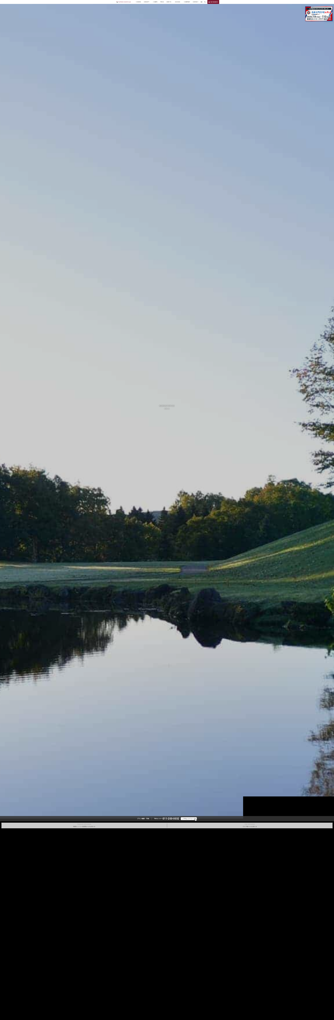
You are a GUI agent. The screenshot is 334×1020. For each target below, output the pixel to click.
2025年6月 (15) (201, 878)
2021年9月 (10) (201, 953)
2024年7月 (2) (201, 893)
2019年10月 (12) (190, 998)
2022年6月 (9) (189, 938)
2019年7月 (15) (201, 1002)
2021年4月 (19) (190, 964)
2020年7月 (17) (201, 979)
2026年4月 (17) (190, 867)
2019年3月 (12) (201, 1009)
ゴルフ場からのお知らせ (250, 825)
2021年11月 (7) (201, 949)
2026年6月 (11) (190, 863)
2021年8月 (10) (190, 957)
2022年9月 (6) (201, 931)
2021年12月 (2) (190, 949)
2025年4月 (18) (201, 882)
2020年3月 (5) (201, 987)
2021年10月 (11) (190, 953)
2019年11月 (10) (201, 994)
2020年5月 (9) (201, 983)
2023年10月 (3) (190, 908)
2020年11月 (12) (201, 972)
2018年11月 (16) (201, 1017)
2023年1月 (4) (201, 923)
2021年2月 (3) (189, 968)
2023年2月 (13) (190, 923)
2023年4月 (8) (189, 919)
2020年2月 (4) (189, 991)
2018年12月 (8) (190, 1017)
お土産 (188, 839)
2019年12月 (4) (190, 994)
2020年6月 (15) (190, 983)
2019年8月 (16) (190, 1002)
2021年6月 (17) (190, 961)
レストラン (189, 843)
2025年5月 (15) (190, 882)
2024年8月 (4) (189, 893)
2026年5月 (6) (201, 863)
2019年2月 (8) (189, 1013)
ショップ (188, 841)
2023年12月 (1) (190, 904)
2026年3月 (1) (201, 867)
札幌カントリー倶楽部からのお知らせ (84, 825)
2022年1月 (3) (201, 946)
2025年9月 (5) (189, 874)
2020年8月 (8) (189, 979)
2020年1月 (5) (201, 991)
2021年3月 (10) (201, 964)
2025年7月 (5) (189, 878)
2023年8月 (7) (189, 912)
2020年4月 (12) (190, 987)
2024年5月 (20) (201, 897)
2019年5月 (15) (201, 1006)
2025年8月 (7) (201, 874)
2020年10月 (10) (190, 976)
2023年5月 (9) (201, 916)
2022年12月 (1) (190, 927)
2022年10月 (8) (190, 931)
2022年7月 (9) (201, 934)
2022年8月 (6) (189, 934)
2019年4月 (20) (190, 1009)
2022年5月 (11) (201, 938)
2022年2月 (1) (189, 946)
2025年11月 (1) (190, 871)
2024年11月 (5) (201, 886)
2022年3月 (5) (201, 942)
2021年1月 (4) (201, 968)
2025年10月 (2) (201, 871)
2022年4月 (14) (190, 942)
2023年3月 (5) (201, 919)
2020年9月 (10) (201, 976)
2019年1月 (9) (201, 1013)
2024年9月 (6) (201, 889)
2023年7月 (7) (201, 912)
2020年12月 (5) (190, 972)
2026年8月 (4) (189, 859)
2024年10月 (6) (190, 889)
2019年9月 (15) (201, 998)
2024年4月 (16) (190, 901)
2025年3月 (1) (189, 886)
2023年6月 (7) (189, 916)
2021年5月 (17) (201, 961)
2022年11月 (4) (201, 927)
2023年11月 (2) (201, 904)
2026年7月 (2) (201, 859)
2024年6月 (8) (189, 897)
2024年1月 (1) (201, 901)
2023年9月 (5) (201, 908)
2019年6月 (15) (190, 1006)
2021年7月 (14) (201, 957)
